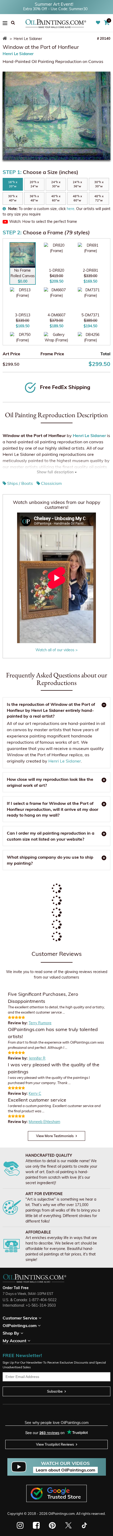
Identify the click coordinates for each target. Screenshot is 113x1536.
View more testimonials (55, 1136)
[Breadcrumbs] (6, 38)
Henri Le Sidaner (18, 53)
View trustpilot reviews (55, 1444)
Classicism (51, 483)
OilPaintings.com (61, 1513)
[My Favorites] (98, 23)
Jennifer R (37, 1058)
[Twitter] (68, 1525)
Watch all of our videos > (56, 650)
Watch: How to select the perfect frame (43, 221)
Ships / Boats (20, 483)
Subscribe (55, 1391)
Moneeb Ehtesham (44, 1121)
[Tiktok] (84, 1525)
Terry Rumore (40, 1023)
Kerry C (35, 1093)
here (70, 208)
